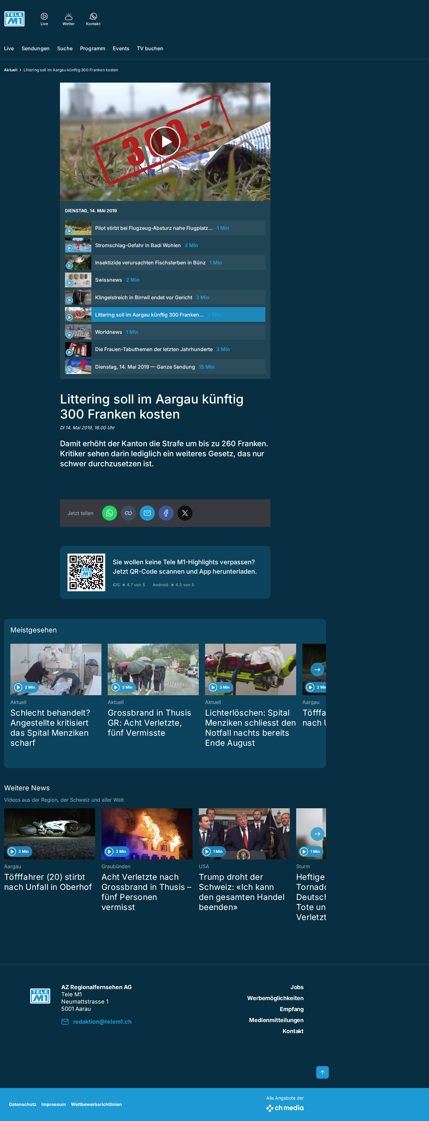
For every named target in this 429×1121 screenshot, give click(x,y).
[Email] (147, 513)
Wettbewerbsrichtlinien (96, 1104)
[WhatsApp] (109, 513)
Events (121, 48)
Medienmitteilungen (276, 1020)
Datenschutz (22, 1104)
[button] (128, 513)
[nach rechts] (317, 669)
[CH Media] (285, 1107)
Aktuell (10, 70)
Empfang (292, 1009)
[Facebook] (166, 513)
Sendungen (36, 48)
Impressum (53, 1104)
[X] (185, 513)
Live (9, 48)
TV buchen (150, 48)
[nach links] (12, 669)
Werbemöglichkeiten (275, 998)
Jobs (297, 987)
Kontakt (293, 1031)
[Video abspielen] (165, 142)
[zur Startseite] (14, 18)
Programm (92, 48)
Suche (65, 48)
